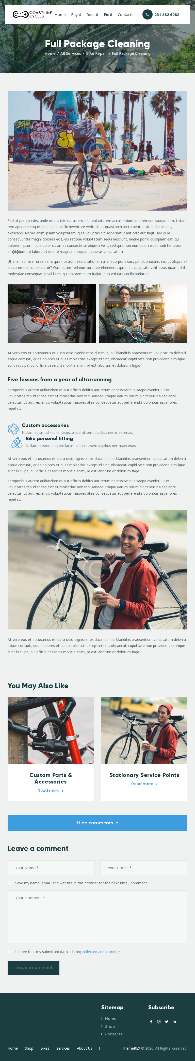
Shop (110, 1026)
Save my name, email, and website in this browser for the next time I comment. (81, 883)
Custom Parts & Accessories (50, 778)
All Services (70, 53)
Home (50, 53)
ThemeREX (131, 1048)
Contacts (113, 1034)
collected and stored (99, 951)
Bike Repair (96, 53)
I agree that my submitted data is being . (67, 951)
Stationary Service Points (144, 775)
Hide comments (96, 822)
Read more (49, 790)
